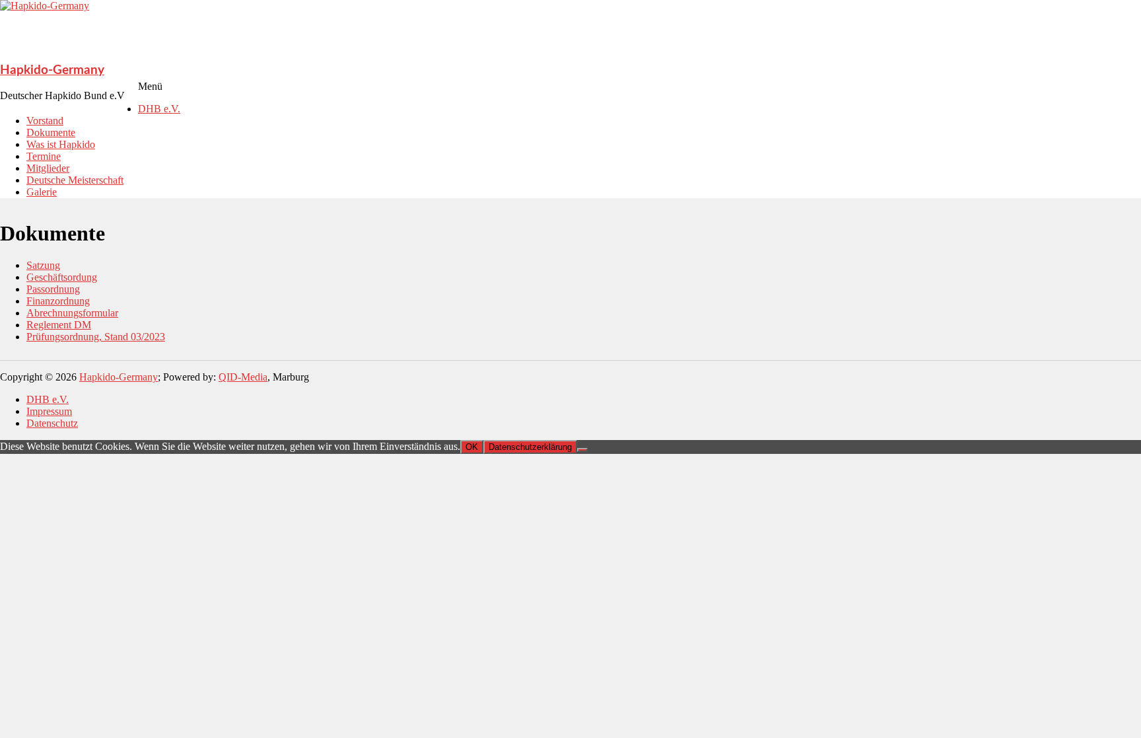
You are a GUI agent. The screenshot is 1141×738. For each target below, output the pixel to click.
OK (472, 447)
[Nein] (582, 450)
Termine (43, 156)
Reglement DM (58, 324)
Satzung (43, 265)
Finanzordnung (58, 301)
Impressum (49, 411)
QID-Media (243, 377)
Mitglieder (47, 168)
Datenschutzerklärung (530, 447)
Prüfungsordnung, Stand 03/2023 (95, 336)
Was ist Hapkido (60, 144)
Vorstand (44, 120)
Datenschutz (52, 423)
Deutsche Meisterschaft (74, 180)
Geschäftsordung (61, 277)
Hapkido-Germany (52, 70)
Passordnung (53, 289)
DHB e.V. (159, 108)
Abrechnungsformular (72, 312)
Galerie (41, 192)
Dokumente (50, 132)
